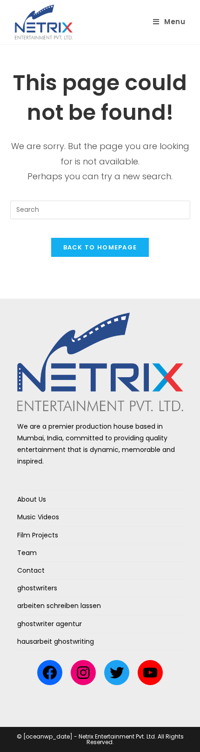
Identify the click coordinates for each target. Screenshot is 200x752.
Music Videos (38, 517)
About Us (31, 499)
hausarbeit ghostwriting (55, 641)
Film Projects (37, 535)
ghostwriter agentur (49, 623)
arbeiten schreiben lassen (59, 605)
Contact (31, 570)
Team (27, 552)
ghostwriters (37, 588)
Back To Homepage (100, 247)
